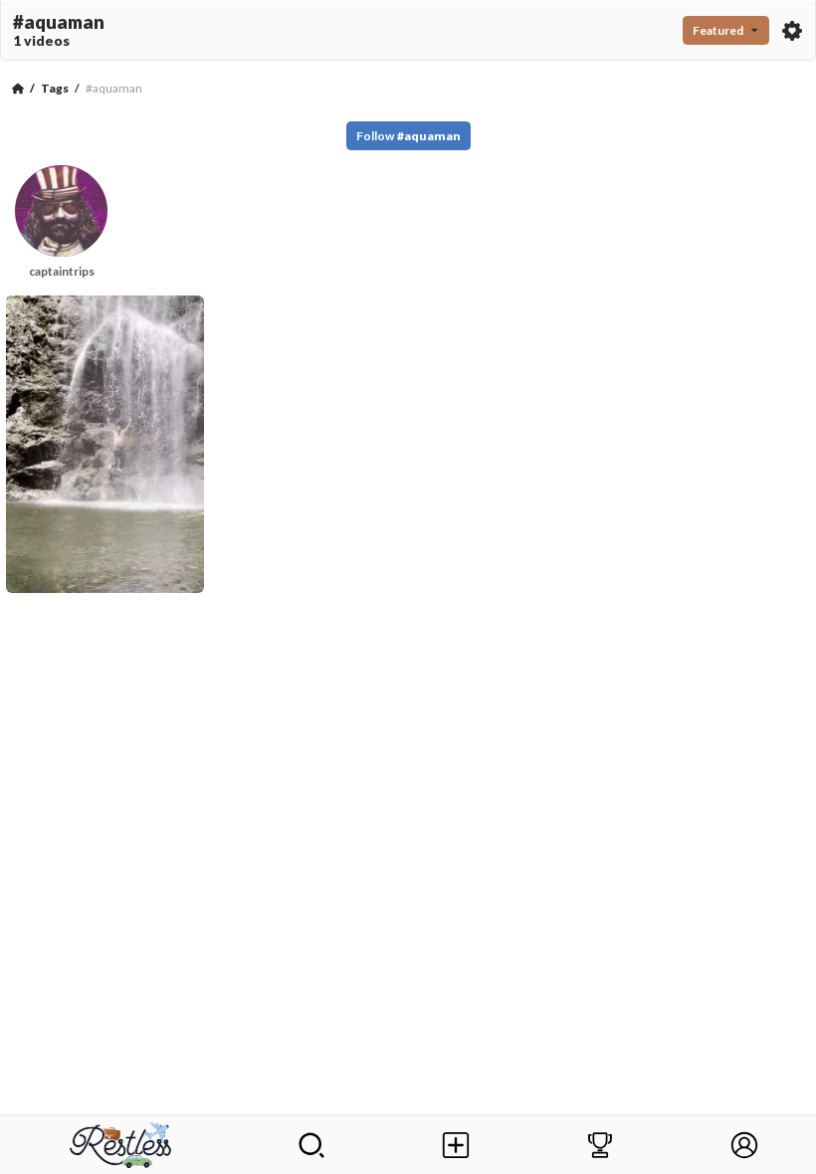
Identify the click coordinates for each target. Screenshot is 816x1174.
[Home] (18, 89)
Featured (718, 30)
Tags (55, 88)
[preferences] (792, 31)
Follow (408, 135)
